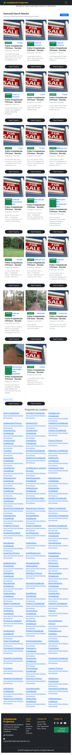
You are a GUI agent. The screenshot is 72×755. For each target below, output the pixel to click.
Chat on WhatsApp (61, 730)
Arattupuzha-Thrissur (12, 423)
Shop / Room (41, 729)
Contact (28, 729)
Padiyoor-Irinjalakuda (35, 603)
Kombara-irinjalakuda (57, 525)
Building (20, 416)
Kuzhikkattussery (33, 553)
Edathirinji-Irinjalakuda (35, 458)
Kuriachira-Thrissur (11, 553)
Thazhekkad (53, 648)
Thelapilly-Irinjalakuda (12, 658)
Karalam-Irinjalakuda (57, 498)
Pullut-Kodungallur (34, 641)
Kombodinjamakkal (11, 533)
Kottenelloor (31, 543)
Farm (5, 418)
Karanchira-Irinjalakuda (13, 508)
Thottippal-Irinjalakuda (58, 658)
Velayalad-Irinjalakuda (58, 688)
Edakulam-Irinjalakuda (58, 450)
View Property (14, 67)
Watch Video (8, 400)
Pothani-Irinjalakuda (34, 631)
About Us (29, 726)
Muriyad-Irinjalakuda (35, 583)
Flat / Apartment (43, 726)
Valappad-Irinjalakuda (12, 678)
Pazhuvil (52, 610)
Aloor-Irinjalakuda (11, 413)
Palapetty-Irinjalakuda (57, 603)
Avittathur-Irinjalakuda (58, 423)
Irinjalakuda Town (56, 468)
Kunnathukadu (54, 543)
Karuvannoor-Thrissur (35, 508)
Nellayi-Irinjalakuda (11, 603)
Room (15, 416)
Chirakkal (7, 450)
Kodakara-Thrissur (11, 525)
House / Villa (41, 724)
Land (9, 416)
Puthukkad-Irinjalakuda (13, 648)
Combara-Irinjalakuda (35, 450)
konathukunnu (32, 533)
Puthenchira (53, 641)
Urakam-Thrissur (55, 668)
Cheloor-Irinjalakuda (57, 430)
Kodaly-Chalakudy (33, 525)
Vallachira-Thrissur (34, 678)
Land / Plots (41, 722)
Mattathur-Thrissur (34, 573)
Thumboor (8, 668)
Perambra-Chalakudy (12, 621)
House (5, 416)
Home (28, 724)
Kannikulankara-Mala (35, 498)
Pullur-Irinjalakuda (11, 641)
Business (10, 418)
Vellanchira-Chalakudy (13, 698)
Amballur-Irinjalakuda (35, 413)
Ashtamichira (31, 423)
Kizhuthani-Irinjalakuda (58, 515)
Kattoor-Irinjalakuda (57, 508)
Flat (12, 416)
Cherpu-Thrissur (55, 440)
